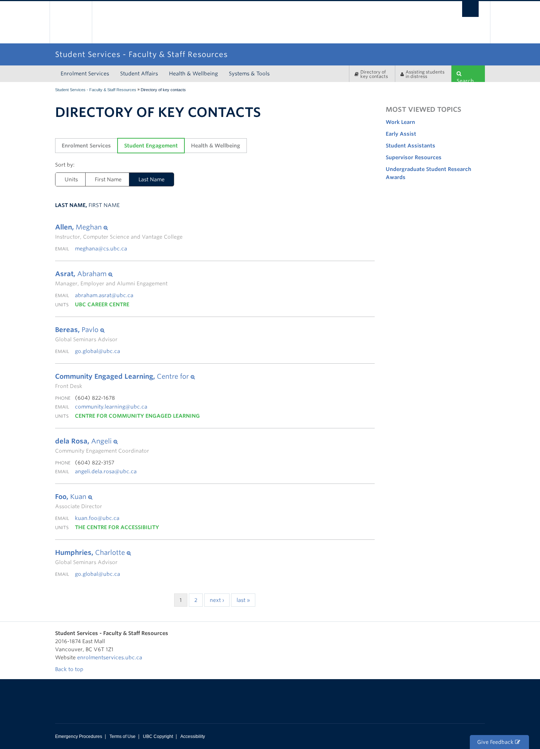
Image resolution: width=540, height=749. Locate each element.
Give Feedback (496, 742)
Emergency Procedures (78, 736)
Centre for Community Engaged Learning (137, 416)
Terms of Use (122, 736)
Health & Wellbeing (193, 73)
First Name (108, 179)
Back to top (70, 669)
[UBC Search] (470, 9)
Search (465, 80)
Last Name (151, 179)
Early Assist (401, 134)
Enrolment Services (85, 73)
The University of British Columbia (71, 22)
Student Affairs (139, 73)
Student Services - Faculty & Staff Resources (95, 90)
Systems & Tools (249, 73)
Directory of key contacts (374, 74)
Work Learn (400, 122)
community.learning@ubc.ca (111, 407)
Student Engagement (151, 146)
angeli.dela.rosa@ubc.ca (106, 471)
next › (217, 600)
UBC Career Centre (102, 304)
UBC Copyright (158, 736)
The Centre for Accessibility (117, 527)
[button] (119, 227)
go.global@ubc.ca (97, 351)
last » (243, 600)
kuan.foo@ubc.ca (97, 518)
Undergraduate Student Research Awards (428, 173)
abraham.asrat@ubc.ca (104, 295)
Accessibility (192, 736)
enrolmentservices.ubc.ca (109, 657)
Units (71, 179)
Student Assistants (410, 146)
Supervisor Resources (414, 157)
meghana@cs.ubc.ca (101, 249)
